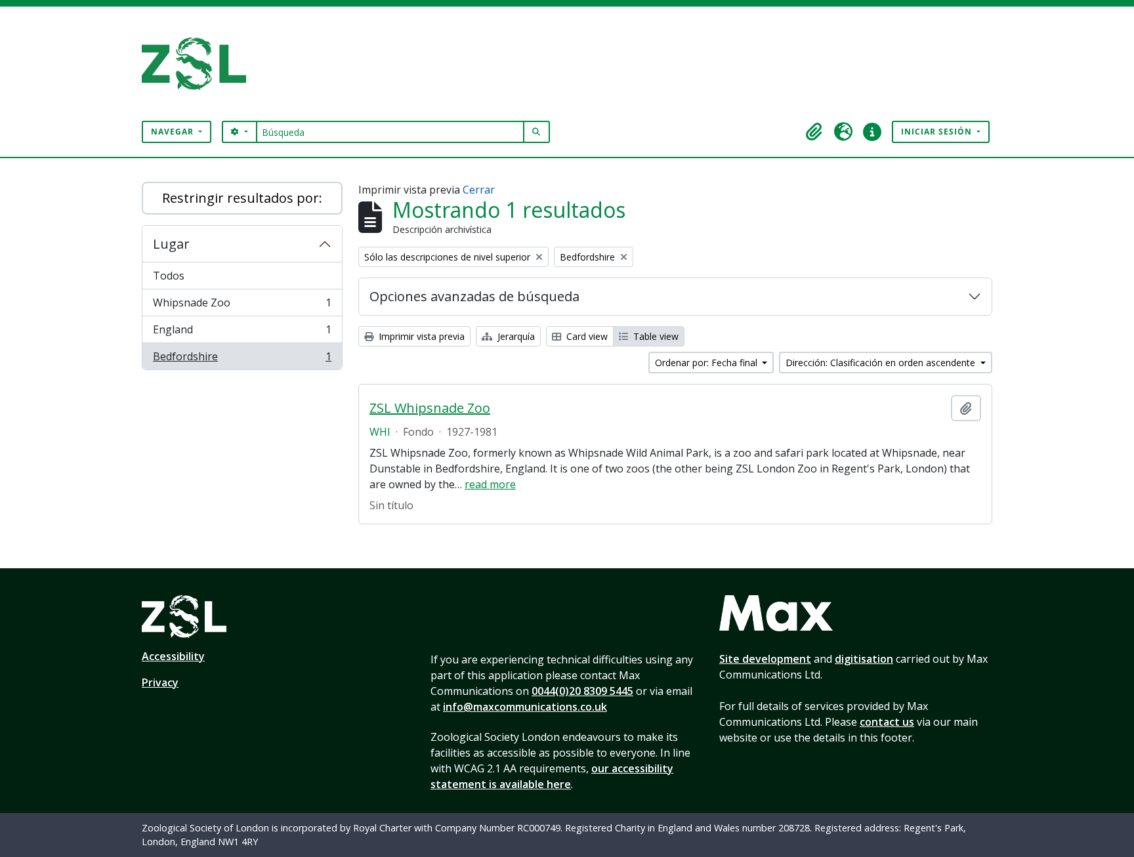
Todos (168, 275)
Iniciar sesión (938, 131)
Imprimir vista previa (420, 336)
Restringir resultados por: (242, 198)
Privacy (160, 682)
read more (490, 484)
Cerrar (479, 189)
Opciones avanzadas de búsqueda (474, 296)
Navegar (173, 131)
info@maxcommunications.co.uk (525, 707)
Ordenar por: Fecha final (707, 362)
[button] (814, 131)
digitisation (864, 659)
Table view (655, 336)
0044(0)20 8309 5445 (582, 691)
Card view (586, 336)
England (241, 332)
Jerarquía (515, 336)
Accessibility (173, 656)
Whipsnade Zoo (241, 305)
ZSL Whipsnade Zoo (429, 408)
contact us (887, 722)
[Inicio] (199, 63)
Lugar (171, 244)
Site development (765, 659)
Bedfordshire (241, 359)
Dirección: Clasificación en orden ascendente (882, 362)
